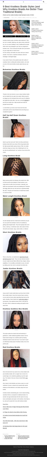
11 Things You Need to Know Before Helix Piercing (15, 412)
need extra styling (23, 299)
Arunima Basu (6, 17)
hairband (26, 100)
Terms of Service (26, 446)
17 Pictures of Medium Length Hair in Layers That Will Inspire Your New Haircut (38, 23)
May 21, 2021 (14, 17)
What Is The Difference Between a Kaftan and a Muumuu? (36, 38)
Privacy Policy (19, 446)
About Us (15, 446)
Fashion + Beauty (22, 17)
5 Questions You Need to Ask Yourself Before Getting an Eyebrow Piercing (38, 46)
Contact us (32, 446)
